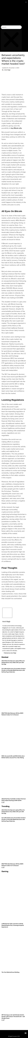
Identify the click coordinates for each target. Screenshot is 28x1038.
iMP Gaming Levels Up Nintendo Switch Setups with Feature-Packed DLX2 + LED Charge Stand (13, 1016)
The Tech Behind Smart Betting (11, 972)
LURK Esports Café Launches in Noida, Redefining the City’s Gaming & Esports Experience (13, 925)
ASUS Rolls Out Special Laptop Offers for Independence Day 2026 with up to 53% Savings (13, 662)
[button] (26, 2)
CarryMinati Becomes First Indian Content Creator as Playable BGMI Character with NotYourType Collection (13, 670)
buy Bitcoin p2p (16, 128)
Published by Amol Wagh (10, 653)
